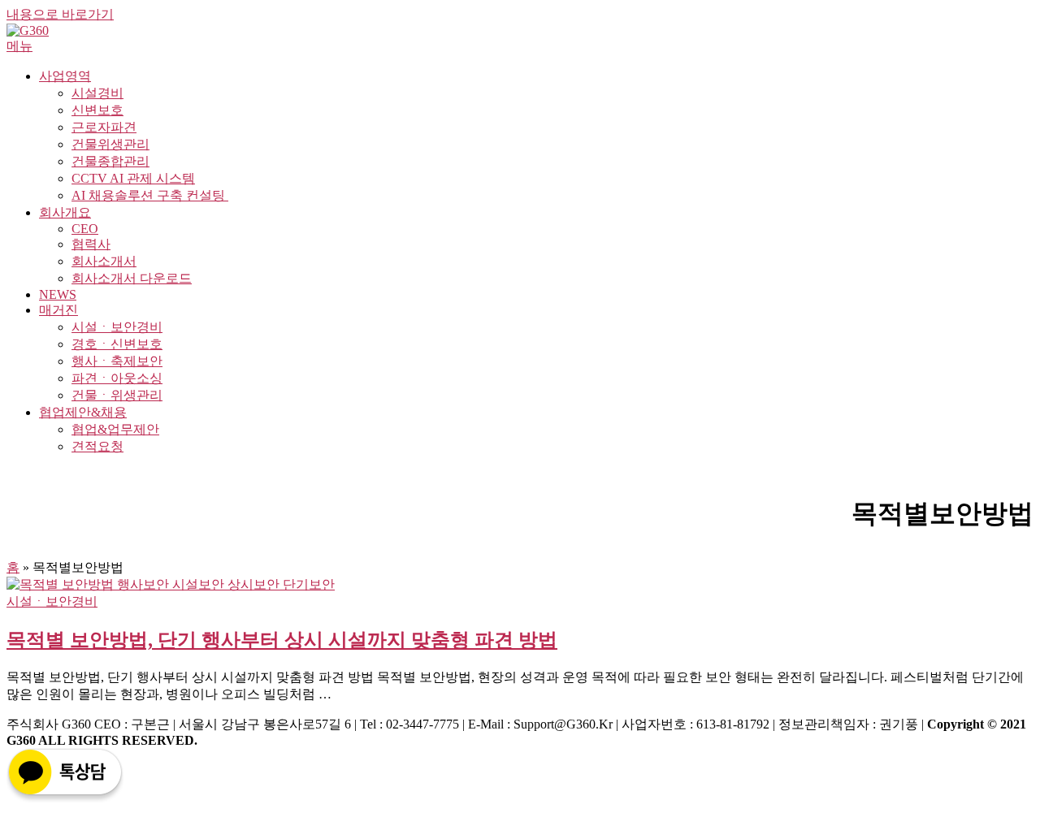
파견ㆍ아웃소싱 (117, 378)
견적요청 (98, 446)
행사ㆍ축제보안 (117, 361)
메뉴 (19, 46)
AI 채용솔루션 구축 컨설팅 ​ (150, 195)
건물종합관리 (111, 161)
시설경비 (98, 93)
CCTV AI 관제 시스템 (133, 178)
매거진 (58, 310)
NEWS (57, 294)
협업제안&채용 (83, 412)
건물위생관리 (111, 144)
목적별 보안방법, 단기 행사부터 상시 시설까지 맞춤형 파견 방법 (281, 640)
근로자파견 (104, 127)
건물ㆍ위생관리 (117, 395)
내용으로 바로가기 (60, 14)
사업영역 (65, 76)
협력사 (91, 244)
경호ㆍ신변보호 (117, 344)
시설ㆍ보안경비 (117, 327)
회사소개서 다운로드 (132, 278)
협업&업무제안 (115, 429)
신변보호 (98, 110)
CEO (85, 229)
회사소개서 (104, 261)
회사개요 (65, 212)
